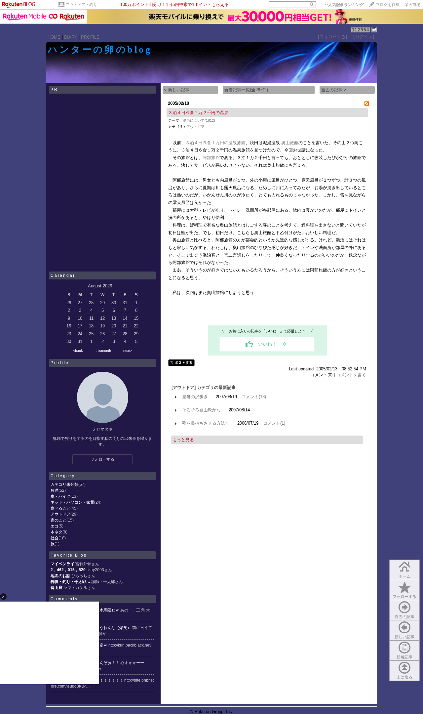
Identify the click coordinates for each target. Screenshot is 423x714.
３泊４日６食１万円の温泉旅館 (215, 142)
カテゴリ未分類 (64, 484)
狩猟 (54, 490)
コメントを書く (351, 374)
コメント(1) (274, 423)
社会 (54, 538)
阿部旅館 (211, 157)
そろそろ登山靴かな (201, 409)
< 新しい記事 (176, 89)
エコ (54, 526)
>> (344, 4)
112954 (360, 29)
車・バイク (60, 496)
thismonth (103, 351)
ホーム (404, 576)
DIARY (70, 37)
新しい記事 (404, 637)
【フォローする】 (332, 36)
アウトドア (60, 514)
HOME (54, 37)
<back (78, 351)
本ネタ (56, 532)
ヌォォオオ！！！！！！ (102, 680)
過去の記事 (404, 616)
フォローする (404, 596)
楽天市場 (412, 4)
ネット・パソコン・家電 (72, 502)
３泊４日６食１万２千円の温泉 (198, 112)
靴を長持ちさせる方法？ (205, 423)
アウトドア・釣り (81, 4)
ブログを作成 (388, 4)
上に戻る (404, 677)
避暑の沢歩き (195, 396)
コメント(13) (254, 396)
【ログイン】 (364, 36)
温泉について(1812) (199, 120)
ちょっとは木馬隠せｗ (100, 610)
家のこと (58, 520)
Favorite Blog (69, 555)
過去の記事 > (333, 89)
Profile (60, 362)
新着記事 (404, 657)
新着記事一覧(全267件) (246, 89)
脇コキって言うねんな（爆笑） (104, 627)
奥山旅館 (289, 142)
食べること (60, 508)
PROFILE (90, 37)
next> (127, 351)
